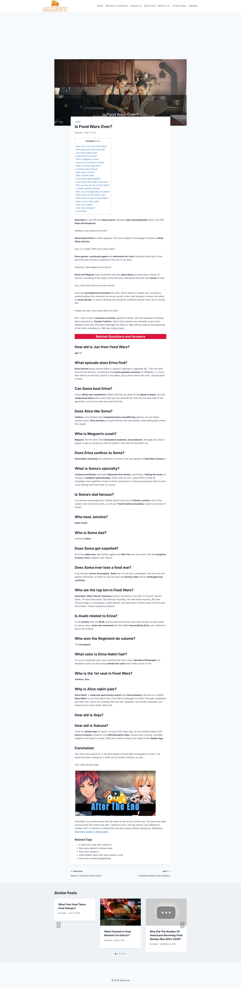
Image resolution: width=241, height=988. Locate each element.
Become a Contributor (117, 6)
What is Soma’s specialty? (88, 165)
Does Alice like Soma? (86, 156)
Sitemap (193, 6)
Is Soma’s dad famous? (87, 169)
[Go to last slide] (58, 925)
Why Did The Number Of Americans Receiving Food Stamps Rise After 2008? (166, 935)
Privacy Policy (179, 6)
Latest (78, 122)
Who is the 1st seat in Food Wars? (92, 198)
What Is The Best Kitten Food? (86, 873)
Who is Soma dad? (85, 175)
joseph (79, 133)
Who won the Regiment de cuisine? (93, 191)
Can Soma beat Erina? (86, 153)
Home (100, 6)
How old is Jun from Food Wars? (91, 146)
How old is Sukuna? (85, 208)
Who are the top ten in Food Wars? (92, 185)
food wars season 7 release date (91, 831)
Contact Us (136, 6)
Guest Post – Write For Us (157, 6)
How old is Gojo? (84, 204)
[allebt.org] (55, 6)
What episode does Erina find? (90, 149)
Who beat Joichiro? (85, 172)
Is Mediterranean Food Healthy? (154, 873)
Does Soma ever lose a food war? (92, 182)
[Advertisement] (120, 30)
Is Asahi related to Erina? (88, 188)
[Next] (182, 925)
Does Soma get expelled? (88, 178)
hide (98, 141)
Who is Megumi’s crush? (87, 159)
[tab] (115, 953)
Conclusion (81, 211)
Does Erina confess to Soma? (90, 162)
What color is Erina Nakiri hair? (91, 195)
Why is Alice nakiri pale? (87, 201)
